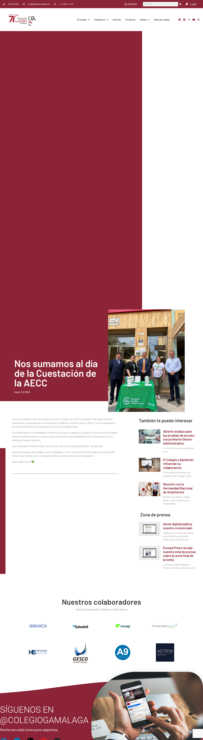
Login (193, 4)
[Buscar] (180, 4)
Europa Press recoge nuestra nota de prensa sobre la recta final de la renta (179, 553)
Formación (130, 19)
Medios (143, 19)
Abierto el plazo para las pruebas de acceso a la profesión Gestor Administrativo (178, 437)
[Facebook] (179, 19)
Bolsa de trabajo (162, 19)
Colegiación (99, 19)
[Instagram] (198, 19)
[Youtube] (193, 19)
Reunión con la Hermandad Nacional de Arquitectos (177, 488)
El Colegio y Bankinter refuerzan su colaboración (178, 464)
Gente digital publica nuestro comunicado (177, 526)
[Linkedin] (184, 19)
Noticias (117, 19)
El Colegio (82, 19)
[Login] (186, 4)
